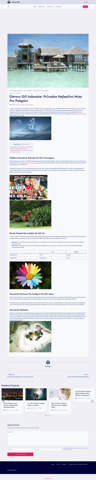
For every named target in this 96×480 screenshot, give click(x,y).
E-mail (37, 449)
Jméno (10, 449)
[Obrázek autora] (10, 104)
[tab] (45, 415)
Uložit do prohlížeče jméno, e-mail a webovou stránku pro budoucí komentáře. (75, 449)
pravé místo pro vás (30, 163)
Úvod (35, 6)
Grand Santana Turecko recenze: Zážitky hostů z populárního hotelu (11, 405)
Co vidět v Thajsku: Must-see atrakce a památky (36, 404)
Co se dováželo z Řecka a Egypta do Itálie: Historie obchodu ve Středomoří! (83, 393)
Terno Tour (15, 104)
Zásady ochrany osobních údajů (78, 464)
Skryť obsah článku (25, 144)
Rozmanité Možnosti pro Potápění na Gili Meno (21, 150)
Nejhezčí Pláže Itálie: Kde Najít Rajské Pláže (78, 375)
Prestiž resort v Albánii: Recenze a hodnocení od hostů (20, 375)
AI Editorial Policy (48, 478)
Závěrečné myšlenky (15, 152)
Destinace (12, 93)
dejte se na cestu (81, 114)
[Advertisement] (48, 19)
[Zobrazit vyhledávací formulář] (8, 6)
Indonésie (17, 93)
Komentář (11, 432)
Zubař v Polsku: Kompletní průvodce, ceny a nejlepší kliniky (59, 405)
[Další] (92, 401)
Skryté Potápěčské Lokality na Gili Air (19, 148)
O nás (86, 2)
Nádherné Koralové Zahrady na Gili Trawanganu (21, 147)
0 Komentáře (30, 104)
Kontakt (64, 464)
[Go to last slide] (4, 401)
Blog (85, 6)
